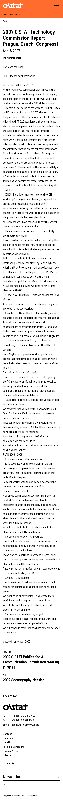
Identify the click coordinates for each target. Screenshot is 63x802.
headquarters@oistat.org (25, 724)
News (11, 15)
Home (5, 15)
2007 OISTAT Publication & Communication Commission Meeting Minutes (31, 661)
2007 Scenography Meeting (24, 679)
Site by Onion (31, 795)
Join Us (7, 742)
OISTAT (17, 15)
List (4, 784)
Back (5, 21)
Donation (8, 738)
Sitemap (7, 755)
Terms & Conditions (14, 746)
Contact (7, 733)
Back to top (10, 696)
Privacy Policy (10, 751)
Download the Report (14, 66)
